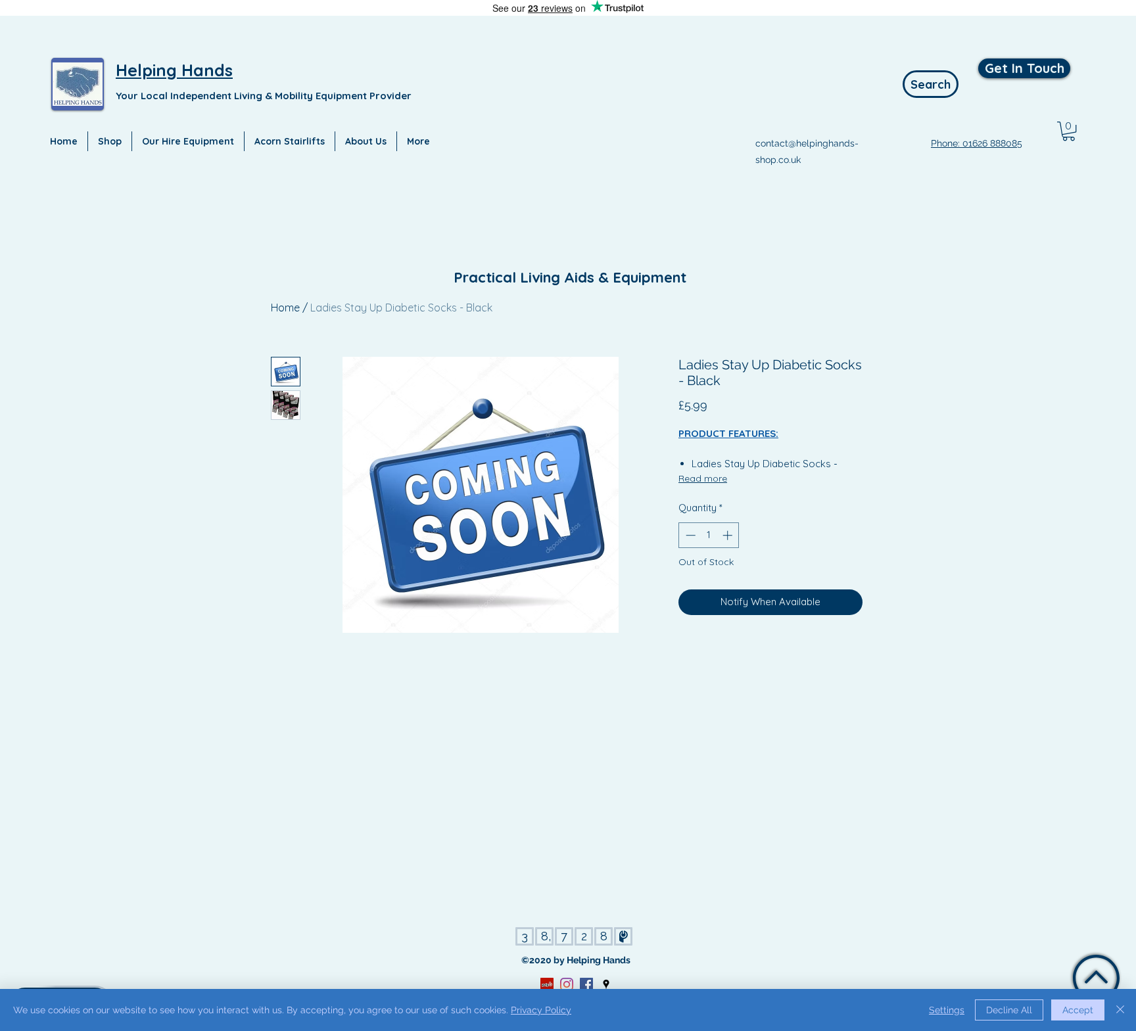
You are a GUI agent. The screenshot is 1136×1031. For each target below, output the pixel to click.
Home (285, 307)
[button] (1068, 131)
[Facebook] (586, 984)
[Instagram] (566, 984)
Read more (702, 478)
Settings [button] (946, 1010)
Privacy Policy (541, 1010)
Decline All (1009, 1010)
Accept (1077, 1010)
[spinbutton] (709, 535)
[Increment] (729, 535)
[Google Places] (606, 984)
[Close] (1120, 1009)
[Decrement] (689, 535)
